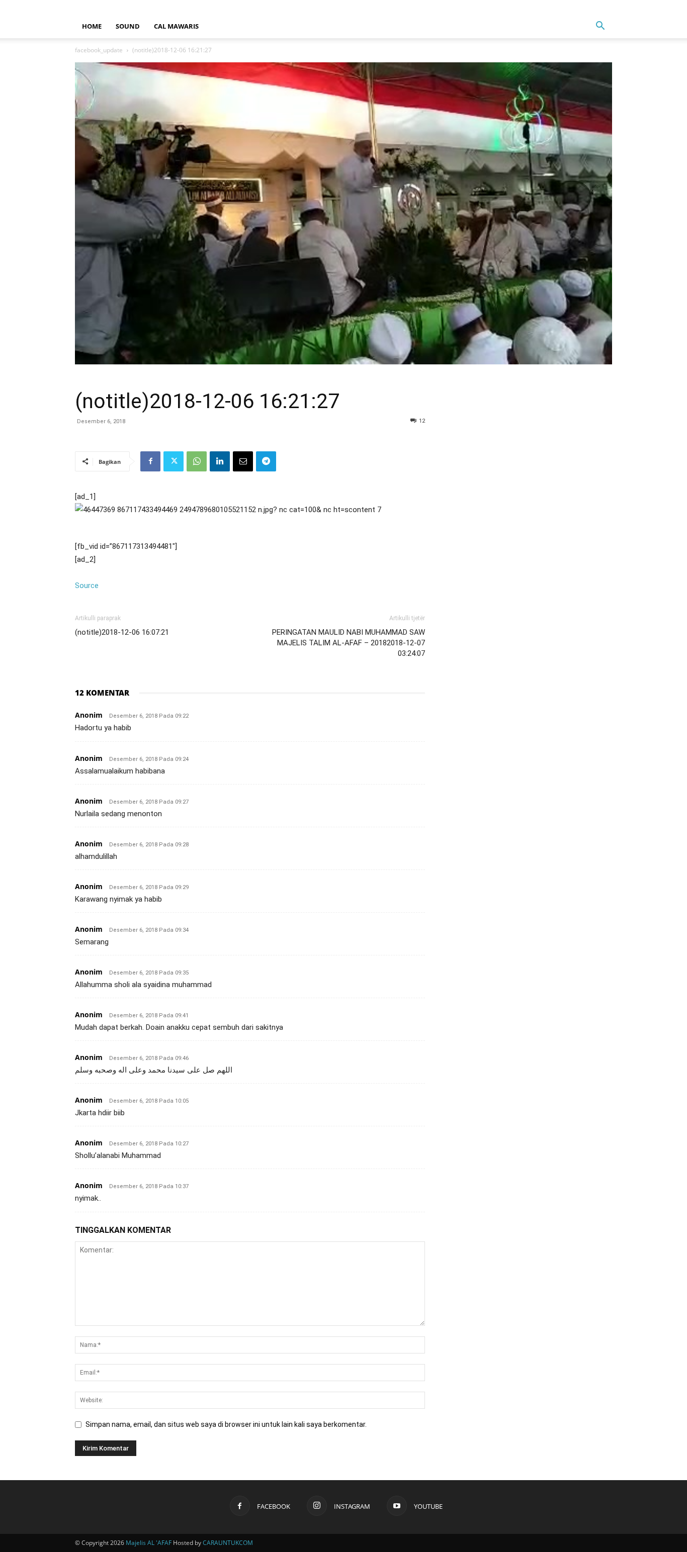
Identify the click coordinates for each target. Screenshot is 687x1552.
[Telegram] (266, 461)
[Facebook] (571, 7)
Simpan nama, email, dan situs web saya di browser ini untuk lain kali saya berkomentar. (226, 1424)
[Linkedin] (220, 461)
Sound (128, 26)
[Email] (243, 461)
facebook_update (99, 50)
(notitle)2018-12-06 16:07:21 (122, 632)
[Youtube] (604, 7)
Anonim (89, 715)
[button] (600, 27)
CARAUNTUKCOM (228, 1542)
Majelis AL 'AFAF (148, 1542)
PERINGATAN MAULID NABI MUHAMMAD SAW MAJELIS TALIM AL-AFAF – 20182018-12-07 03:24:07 (348, 643)
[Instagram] (587, 7)
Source (87, 585)
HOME (92, 26)
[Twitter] (173, 461)
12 (422, 421)
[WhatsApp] (197, 461)
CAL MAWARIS (176, 26)
